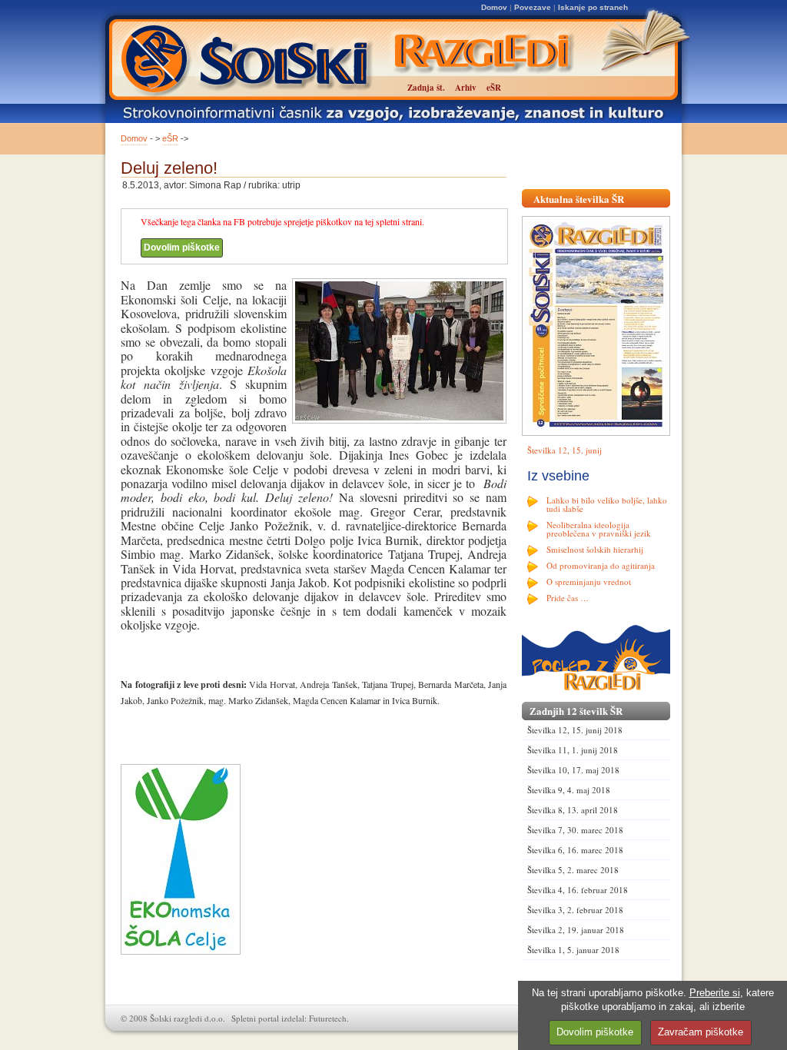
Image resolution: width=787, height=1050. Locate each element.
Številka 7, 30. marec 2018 (575, 830)
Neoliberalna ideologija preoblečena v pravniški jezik (598, 529)
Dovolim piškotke (182, 247)
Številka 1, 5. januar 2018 (573, 949)
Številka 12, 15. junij (564, 450)
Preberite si (714, 992)
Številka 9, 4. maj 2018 (568, 790)
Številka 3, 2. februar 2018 (575, 909)
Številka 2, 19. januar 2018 (575, 929)
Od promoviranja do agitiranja (600, 565)
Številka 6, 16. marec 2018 (575, 850)
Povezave (532, 7)
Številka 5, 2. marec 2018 (573, 870)
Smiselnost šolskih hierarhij (594, 549)
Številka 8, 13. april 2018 (572, 810)
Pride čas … (567, 597)
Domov (494, 7)
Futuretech (328, 1018)
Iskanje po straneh (593, 7)
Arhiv (466, 87)
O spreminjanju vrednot (588, 581)
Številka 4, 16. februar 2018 (577, 889)
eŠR (170, 138)
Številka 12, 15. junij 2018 (575, 730)
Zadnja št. (426, 87)
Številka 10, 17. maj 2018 (573, 770)
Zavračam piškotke (700, 1032)
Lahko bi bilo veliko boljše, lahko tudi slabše (606, 504)
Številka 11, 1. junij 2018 (572, 750)
